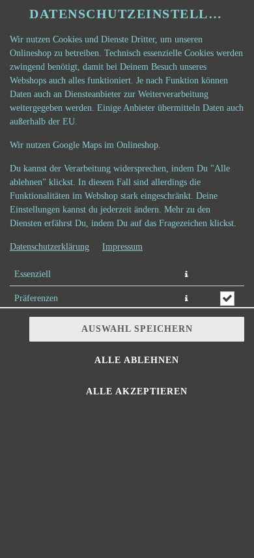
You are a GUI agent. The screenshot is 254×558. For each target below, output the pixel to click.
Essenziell (32, 274)
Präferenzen (36, 298)
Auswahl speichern (137, 329)
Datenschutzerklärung (49, 247)
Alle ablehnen (136, 360)
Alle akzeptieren (137, 391)
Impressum (122, 247)
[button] (186, 274)
